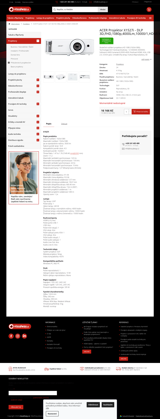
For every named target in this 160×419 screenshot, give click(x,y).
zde (47, 408)
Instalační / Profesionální (20, 51)
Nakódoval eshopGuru (144, 416)
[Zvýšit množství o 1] (130, 110)
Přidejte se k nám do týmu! (56, 330)
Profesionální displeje (17, 92)
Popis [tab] (48, 123)
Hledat (102, 9)
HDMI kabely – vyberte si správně (95, 344)
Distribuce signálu (15, 140)
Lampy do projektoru (17, 74)
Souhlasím (108, 405)
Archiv (86, 352)
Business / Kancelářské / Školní (22, 47)
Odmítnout (93, 405)
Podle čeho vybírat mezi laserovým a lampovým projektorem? (96, 333)
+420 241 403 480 (132, 143)
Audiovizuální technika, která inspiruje (133, 354)
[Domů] (15, 24)
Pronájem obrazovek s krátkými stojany (134, 330)
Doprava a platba (27, 2)
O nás (11, 2)
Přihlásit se (16, 407)
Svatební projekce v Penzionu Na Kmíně (134, 326)
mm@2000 (74, 153)
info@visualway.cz (132, 148)
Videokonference (15, 86)
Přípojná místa (14, 128)
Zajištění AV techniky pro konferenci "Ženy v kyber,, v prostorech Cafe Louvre (136, 346)
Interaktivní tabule (16, 98)
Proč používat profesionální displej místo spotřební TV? (97, 339)
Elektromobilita (52, 326)
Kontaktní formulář (53, 344)
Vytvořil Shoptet (128, 416)
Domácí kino (15, 55)
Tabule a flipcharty (16, 35)
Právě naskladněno (16, 146)
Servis (10, 110)
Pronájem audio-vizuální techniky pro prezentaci (133, 340)
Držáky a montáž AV (16, 122)
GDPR (49, 337)
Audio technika (14, 134)
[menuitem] (15, 18)
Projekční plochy (15, 80)
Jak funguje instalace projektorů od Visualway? (95, 327)
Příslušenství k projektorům (21, 63)
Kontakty (18, 2)
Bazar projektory (17, 67)
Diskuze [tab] (64, 124)
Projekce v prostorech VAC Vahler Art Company (133, 335)
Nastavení (52, 414)
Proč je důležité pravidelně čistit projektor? (98, 347)
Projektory (12, 41)
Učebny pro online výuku (129, 351)
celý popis (145, 59)
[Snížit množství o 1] (130, 113)
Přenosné (14, 59)
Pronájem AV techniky (17, 104)
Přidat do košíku (142, 112)
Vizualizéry (12, 116)
